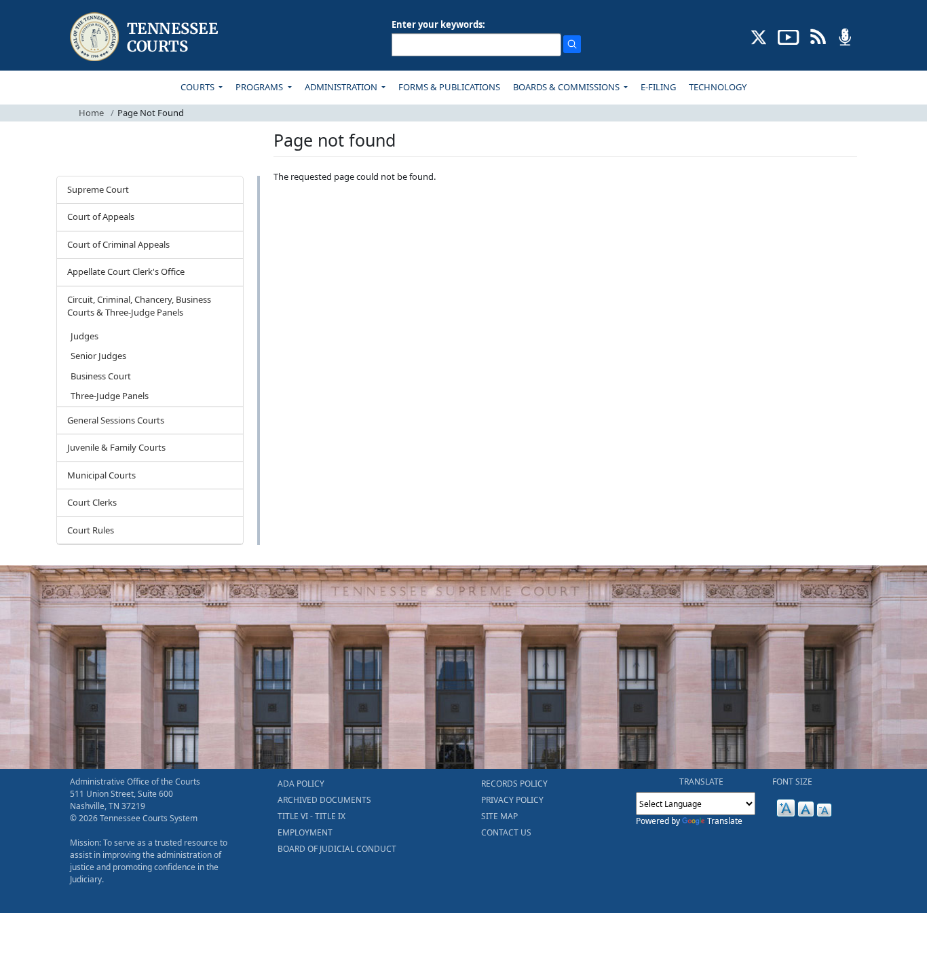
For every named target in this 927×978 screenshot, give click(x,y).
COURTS (198, 87)
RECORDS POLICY (514, 783)
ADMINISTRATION (342, 87)
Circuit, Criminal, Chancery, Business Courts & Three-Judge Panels (139, 306)
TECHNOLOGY (717, 87)
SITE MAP (499, 816)
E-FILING (658, 87)
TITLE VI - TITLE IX (311, 816)
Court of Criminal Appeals (118, 244)
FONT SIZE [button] (792, 781)
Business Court (101, 376)
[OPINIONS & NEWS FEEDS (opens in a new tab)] (818, 36)
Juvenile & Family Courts (116, 447)
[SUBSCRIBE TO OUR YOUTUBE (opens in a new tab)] (788, 36)
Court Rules (90, 530)
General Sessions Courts (115, 420)
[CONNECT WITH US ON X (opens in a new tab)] (759, 36)
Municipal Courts (101, 475)
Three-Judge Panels (110, 396)
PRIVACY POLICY (512, 800)
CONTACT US (506, 832)
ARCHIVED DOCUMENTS (324, 800)
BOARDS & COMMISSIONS (567, 87)
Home (91, 113)
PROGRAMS (260, 87)
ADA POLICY (301, 783)
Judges (84, 336)
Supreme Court (98, 189)
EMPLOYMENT (305, 832)
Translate (724, 821)
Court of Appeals (100, 216)
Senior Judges (98, 356)
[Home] (145, 37)
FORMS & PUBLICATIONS (449, 87)
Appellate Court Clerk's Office (126, 271)
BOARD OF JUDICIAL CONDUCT (337, 848)
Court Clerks (92, 502)
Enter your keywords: (438, 24)
